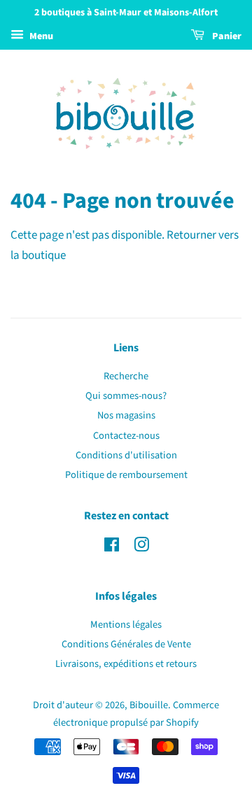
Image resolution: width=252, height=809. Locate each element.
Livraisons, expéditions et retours (126, 663)
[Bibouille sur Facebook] (112, 547)
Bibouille (149, 705)
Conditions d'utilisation (126, 455)
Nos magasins (126, 415)
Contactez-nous (126, 435)
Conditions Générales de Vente (126, 644)
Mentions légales (126, 624)
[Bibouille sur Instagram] (141, 547)
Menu (40, 36)
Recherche (126, 376)
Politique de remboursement (126, 474)
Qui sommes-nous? (126, 395)
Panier (225, 36)
